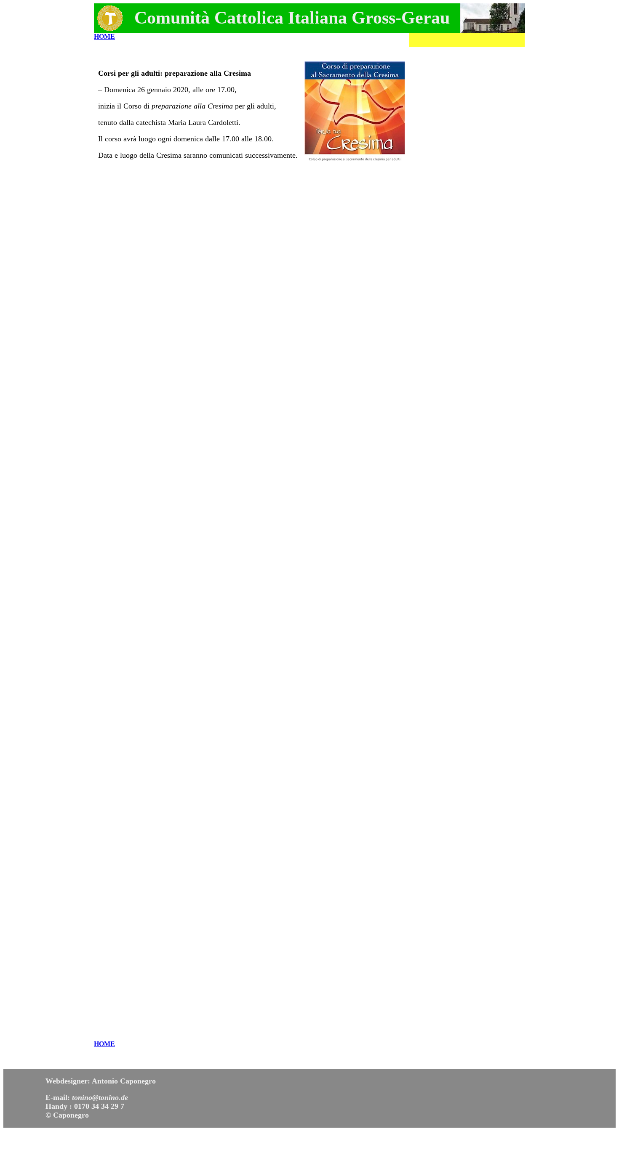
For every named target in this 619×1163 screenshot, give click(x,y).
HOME (104, 36)
